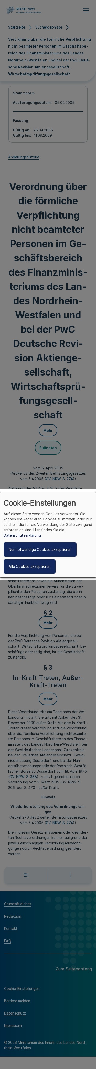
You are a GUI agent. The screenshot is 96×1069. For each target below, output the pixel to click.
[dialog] (48, 534)
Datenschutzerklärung (22, 535)
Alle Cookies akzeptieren (29, 566)
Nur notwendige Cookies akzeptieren (40, 549)
